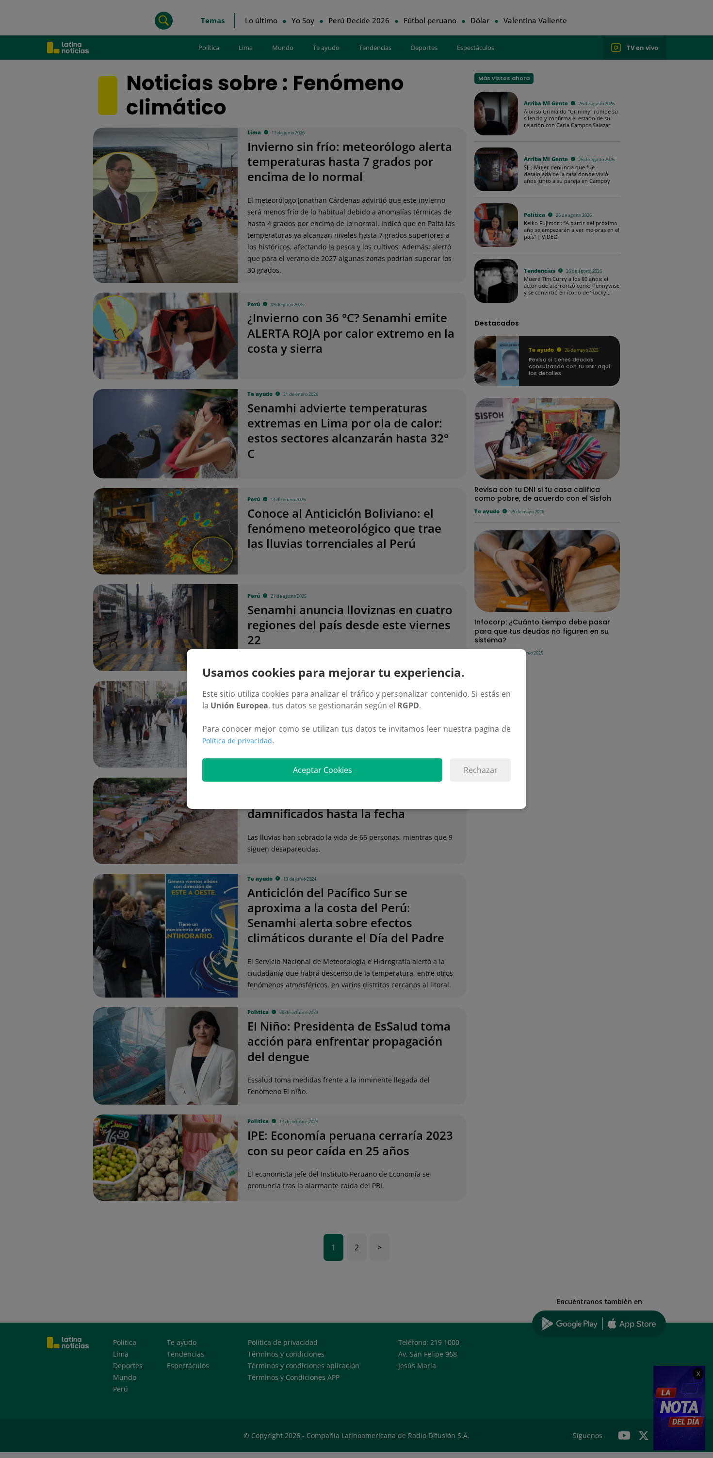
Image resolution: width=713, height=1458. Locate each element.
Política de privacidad (237, 740)
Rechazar (481, 770)
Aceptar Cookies (322, 770)
